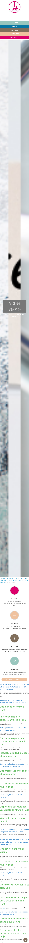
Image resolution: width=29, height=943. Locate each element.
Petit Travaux (14, 37)
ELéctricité (14, 22)
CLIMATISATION (14, 33)
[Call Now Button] (25, 940)
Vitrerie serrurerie (12, 578)
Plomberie (14, 30)
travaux (3, 908)
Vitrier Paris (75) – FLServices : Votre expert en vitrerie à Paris (14, 580)
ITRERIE (15, 26)
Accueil (2, 578)
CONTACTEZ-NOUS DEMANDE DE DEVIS (14, 679)
